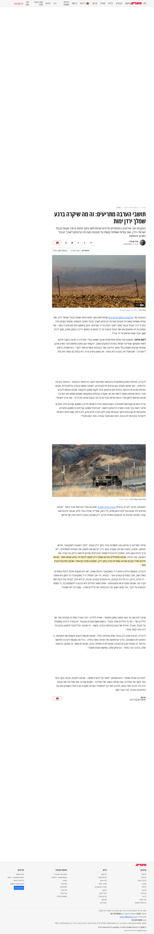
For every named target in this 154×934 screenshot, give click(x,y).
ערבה (137, 699)
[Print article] (66, 243)
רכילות (82, 3)
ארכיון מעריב (102, 896)
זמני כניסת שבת (39, 3)
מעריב (144, 207)
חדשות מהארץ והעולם (131, 207)
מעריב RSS (103, 884)
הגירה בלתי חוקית (107, 507)
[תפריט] (144, 3)
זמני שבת (63, 893)
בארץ (119, 207)
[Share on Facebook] (85, 243)
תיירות (48, 3)
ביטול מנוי (103, 903)
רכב (54, 3)
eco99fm (63, 887)
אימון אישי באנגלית (60, 874)
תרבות (94, 3)
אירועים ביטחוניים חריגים (121, 317)
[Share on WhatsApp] (72, 243)
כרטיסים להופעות (140, 903)
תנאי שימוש (20, 874)
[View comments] (57, 243)
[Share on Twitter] (78, 243)
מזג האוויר (143, 899)
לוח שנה (27, 3)
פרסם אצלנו (102, 877)
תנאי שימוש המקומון (17, 884)
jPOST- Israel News (59, 877)
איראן (143, 699)
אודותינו (104, 899)
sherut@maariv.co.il (128, 917)
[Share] (91, 243)
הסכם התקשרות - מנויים (16, 877)
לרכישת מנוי (18, 3)
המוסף (104, 890)
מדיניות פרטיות (19, 880)
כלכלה (110, 3)
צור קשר (104, 874)
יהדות (144, 896)
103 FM (64, 884)
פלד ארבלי (133, 241)
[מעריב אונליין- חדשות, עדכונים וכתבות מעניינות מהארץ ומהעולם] (136, 3)
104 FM (64, 890)
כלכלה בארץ (142, 880)
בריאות (74, 3)
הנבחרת (119, 3)
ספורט (102, 3)
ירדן (131, 699)
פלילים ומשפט (66, 3)
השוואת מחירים (62, 896)
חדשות (127, 3)
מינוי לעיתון (103, 893)
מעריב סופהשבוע (101, 887)
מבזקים (143, 877)
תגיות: (143, 697)
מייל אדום (103, 880)
